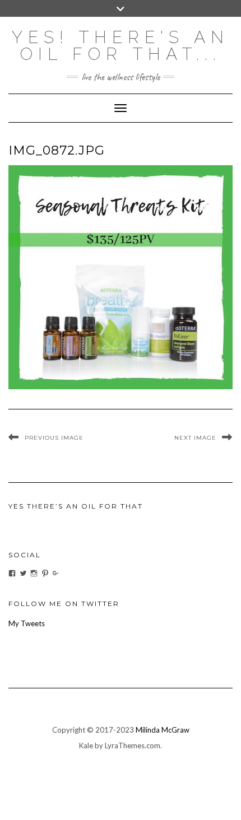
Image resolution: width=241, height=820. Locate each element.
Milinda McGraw (162, 729)
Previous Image (54, 437)
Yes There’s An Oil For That (75, 506)
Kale (86, 745)
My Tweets (26, 623)
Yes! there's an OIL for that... (120, 45)
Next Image (195, 437)
